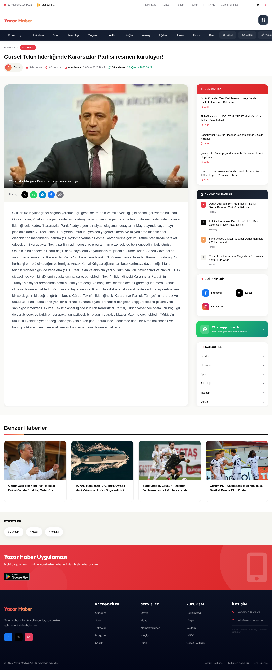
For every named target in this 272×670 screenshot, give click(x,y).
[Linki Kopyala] (60, 194)
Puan (144, 643)
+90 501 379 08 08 (249, 612)
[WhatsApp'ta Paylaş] (33, 194)
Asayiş (146, 35)
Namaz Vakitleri (150, 628)
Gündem (38, 35)
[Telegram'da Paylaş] (42, 194)
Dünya (180, 35)
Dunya (204, 401)
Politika (112, 35)
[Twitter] (258, 5)
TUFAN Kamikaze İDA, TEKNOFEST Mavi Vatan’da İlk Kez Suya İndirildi (231, 118)
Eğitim (163, 35)
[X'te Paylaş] (24, 194)
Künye (166, 4)
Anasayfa (18, 35)
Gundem (205, 356)
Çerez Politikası (229, 4)
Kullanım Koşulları (238, 662)
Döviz (144, 613)
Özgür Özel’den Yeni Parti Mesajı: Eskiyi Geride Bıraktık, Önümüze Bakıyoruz (228, 100)
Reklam (180, 4)
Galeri (249, 34)
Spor (56, 35)
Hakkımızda (149, 4)
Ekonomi (206, 365)
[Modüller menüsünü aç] (263, 20)
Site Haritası (261, 662)
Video (229, 34)
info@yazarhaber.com (251, 620)
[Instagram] (265, 5)
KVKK (211, 4)
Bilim (212, 35)
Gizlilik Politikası (214, 662)
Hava (144, 620)
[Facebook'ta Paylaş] (51, 194)
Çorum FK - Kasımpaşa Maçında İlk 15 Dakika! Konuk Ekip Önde (232, 155)
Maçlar (145, 635)
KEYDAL (253, 629)
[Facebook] (251, 5)
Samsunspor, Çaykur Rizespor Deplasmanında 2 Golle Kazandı (232, 136)
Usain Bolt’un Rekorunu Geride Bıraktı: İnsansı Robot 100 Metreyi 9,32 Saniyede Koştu (231, 173)
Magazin (93, 35)
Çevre (197, 35)
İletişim (194, 4)
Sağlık (129, 35)
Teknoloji (73, 35)
